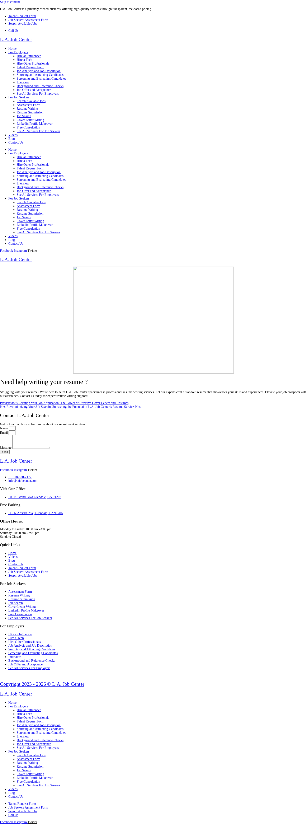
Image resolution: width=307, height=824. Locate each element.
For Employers (18, 52)
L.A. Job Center (16, 39)
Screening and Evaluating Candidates (41, 78)
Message (6, 447)
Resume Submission (30, 112)
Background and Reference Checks (40, 86)
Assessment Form (28, 105)
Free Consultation (28, 127)
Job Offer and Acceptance (34, 90)
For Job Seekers (18, 97)
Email (4, 432)
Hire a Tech (24, 59)
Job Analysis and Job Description (39, 71)
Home (12, 48)
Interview (23, 82)
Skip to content (10, 2)
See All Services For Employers (38, 93)
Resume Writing (27, 108)
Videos (13, 135)
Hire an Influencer (29, 56)
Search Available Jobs (31, 101)
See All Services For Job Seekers (38, 131)
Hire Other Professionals (33, 63)
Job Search (24, 116)
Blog (11, 138)
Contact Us (15, 142)
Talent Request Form (30, 67)
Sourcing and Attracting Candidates (40, 74)
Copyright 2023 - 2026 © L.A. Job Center (42, 684)
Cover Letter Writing (30, 120)
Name (4, 428)
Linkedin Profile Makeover (34, 123)
